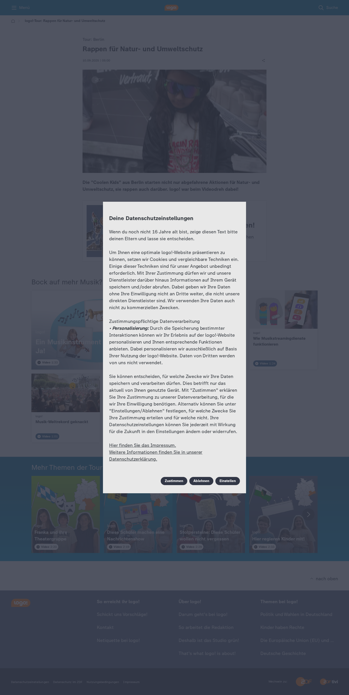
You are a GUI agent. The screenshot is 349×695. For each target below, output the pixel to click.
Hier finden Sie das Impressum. (142, 445)
